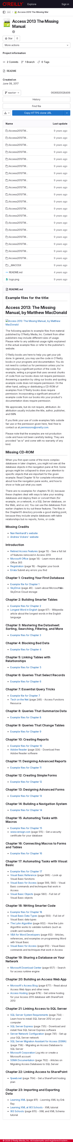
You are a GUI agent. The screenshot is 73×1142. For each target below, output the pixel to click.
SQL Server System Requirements (29, 1014)
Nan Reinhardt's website (24, 533)
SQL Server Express (21, 1026)
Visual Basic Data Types (23, 915)
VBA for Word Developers (25, 934)
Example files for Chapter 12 (26, 781)
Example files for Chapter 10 (26, 745)
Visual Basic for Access (23, 882)
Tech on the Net (19, 699)
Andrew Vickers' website (24, 536)
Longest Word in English (23, 609)
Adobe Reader (18, 749)
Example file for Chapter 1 (24, 584)
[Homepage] (13, 4)
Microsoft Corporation (22, 1052)
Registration (17, 566)
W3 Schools (17, 1111)
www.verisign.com (20, 831)
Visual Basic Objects (21, 894)
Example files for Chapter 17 (26, 871)
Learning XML (18, 1099)
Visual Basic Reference (23, 875)
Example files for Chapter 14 (26, 810)
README (11, 70)
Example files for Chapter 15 (26, 828)
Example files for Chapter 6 (25, 681)
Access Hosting (19, 993)
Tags (45, 62)
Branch (30, 62)
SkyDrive (15, 588)
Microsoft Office (19, 558)
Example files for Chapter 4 (25, 649)
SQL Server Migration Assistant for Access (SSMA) (38, 1041)
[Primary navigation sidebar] (4, 12)
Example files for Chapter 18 (26, 912)
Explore (32, 4)
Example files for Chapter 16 (26, 853)
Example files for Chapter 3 (25, 635)
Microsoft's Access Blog (24, 985)
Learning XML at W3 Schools (26, 1107)
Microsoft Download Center (25, 967)
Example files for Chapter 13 (26, 795)
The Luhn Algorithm (21, 923)
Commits (12, 62)
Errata (13, 570)
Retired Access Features (24, 551)
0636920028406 (60, 92)
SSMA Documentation (22, 1060)
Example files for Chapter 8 (25, 717)
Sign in (65, 4)
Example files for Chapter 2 (25, 606)
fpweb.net (16, 1078)
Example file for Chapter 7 (25, 695)
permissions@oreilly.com (34, 427)
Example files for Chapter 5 (25, 667)
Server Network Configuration (27, 1033)
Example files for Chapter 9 (25, 731)
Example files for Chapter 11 (25, 767)
